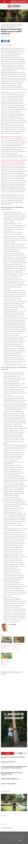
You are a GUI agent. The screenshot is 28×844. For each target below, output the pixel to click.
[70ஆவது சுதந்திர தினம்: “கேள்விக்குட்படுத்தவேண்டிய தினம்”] (6, 656)
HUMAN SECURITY (19, 25)
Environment (4, 25)
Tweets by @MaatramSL (6, 827)
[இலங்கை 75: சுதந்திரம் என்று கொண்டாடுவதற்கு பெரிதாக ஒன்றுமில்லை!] (6, 640)
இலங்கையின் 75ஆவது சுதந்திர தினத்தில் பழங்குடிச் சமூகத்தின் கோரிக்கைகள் (11, 31)
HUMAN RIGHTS (13, 25)
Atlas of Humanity (8, 45)
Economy (20, 24)
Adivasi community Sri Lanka (16, 672)
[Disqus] (14, 692)
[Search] (26, 2)
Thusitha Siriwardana (5, 36)
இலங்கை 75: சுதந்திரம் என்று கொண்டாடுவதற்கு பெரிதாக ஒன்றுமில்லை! (6, 646)
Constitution (15, 24)
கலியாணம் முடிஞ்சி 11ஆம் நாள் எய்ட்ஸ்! (8, 761)
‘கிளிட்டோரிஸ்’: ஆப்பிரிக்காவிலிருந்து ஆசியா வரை (10, 778)
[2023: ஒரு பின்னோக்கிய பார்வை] (18, 640)
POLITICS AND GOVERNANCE (10, 27)
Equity (8, 25)
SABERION (20, 840)
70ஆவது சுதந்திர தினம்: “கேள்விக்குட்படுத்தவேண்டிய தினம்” (6, 662)
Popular (7, 753)
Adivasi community (5, 672)
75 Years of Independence (6, 24)
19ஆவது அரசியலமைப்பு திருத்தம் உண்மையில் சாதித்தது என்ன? (13, 757)
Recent (20, 753)
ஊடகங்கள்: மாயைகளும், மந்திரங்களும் (8, 783)
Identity (2, 27)
